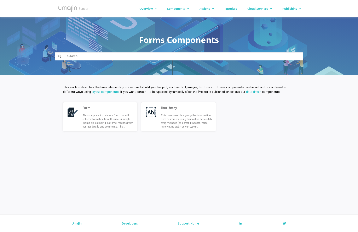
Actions (205, 9)
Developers (130, 223)
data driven (253, 92)
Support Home (188, 223)
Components (176, 9)
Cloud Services (257, 9)
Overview (146, 9)
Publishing (289, 9)
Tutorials (230, 9)
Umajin (77, 223)
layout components (105, 92)
